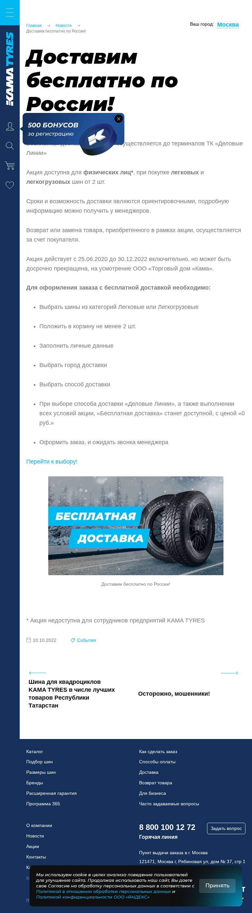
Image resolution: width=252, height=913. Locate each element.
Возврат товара (155, 782)
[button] (119, 119)
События (86, 640)
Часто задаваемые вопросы (169, 803)
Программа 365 (43, 803)
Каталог (34, 751)
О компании (39, 825)
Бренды (34, 782)
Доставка (148, 772)
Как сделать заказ (158, 751)
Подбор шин (39, 761)
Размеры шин (41, 772)
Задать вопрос (226, 828)
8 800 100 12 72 (167, 827)
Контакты (36, 856)
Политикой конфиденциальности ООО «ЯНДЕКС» (93, 897)
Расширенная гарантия (51, 793)
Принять (217, 885)
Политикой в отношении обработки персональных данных (103, 891)
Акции (32, 846)
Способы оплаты (157, 761)
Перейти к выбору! (51, 461)
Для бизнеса (152, 793)
